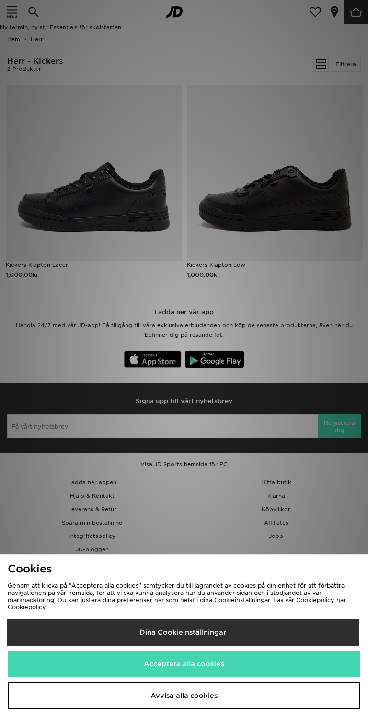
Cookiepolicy (27, 607)
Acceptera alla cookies (184, 664)
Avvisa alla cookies (184, 695)
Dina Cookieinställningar (182, 632)
